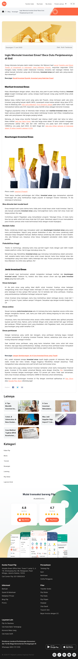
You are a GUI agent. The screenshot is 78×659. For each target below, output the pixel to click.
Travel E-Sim (45, 610)
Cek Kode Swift (7, 634)
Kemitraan (44, 575)
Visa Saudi (44, 606)
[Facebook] (64, 655)
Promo (4, 603)
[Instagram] (54, 655)
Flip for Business (8, 623)
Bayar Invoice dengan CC (49, 613)
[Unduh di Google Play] (53, 646)
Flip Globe (44, 592)
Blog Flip (5, 599)
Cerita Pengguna (46, 579)
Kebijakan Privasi (8, 596)
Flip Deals (43, 596)
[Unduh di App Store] (69, 646)
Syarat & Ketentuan (9, 592)
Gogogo (43, 603)
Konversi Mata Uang (9, 630)
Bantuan (5, 589)
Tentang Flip (44, 568)
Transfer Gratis (45, 589)
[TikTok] (59, 655)
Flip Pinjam (44, 599)
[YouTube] (69, 655)
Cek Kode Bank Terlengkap (11, 627)
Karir (42, 572)
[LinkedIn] (74, 655)
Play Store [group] (53, 520)
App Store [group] (25, 520)
